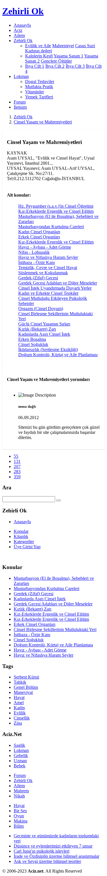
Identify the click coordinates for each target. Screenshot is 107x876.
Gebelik (21, 755)
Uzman (20, 760)
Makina (20, 821)
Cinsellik (22, 718)
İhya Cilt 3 (75, 66)
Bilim (19, 826)
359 (17, 476)
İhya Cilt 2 (54, 66)
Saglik (19, 745)
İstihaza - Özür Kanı (36, 262)
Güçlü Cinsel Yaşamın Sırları (44, 323)
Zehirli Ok (23, 116)
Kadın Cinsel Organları (39, 231)
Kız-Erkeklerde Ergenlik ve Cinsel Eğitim (56, 211)
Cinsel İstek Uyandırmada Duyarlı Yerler (55, 288)
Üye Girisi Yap (27, 546)
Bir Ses (20, 810)
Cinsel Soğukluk (33, 344)
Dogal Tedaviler (39, 81)
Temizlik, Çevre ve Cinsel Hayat (47, 267)
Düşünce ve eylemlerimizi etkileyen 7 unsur (53, 846)
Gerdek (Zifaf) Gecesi (38, 277)
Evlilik (20, 712)
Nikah (19, 795)
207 (17, 466)
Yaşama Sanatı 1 (68, 55)
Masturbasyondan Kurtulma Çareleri (51, 226)
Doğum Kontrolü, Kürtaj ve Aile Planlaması (58, 354)
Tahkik (20, 682)
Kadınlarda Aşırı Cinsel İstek (44, 334)
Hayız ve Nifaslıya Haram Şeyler (48, 257)
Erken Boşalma (32, 339)
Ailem (19, 35)
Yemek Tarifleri (39, 96)
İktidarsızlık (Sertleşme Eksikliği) (48, 349)
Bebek (19, 765)
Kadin (19, 707)
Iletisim (20, 107)
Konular (21, 531)
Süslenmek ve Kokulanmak (43, 272)
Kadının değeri (38, 50)
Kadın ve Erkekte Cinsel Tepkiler (48, 293)
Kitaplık (21, 536)
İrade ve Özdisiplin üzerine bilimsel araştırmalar (56, 856)
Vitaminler (34, 91)
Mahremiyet (63, 45)
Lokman (21, 750)
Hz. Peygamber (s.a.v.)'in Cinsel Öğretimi (55, 206)
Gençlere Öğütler (56, 61)
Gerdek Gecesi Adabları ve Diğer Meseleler (57, 283)
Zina (18, 723)
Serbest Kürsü (26, 677)
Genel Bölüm (26, 687)
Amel (19, 702)
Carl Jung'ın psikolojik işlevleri (41, 851)
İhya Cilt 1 (34, 66)
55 (16, 456)
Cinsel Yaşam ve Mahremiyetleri (43, 121)
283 (17, 471)
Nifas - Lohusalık (34, 252)
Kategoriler (24, 541)
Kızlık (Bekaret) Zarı (37, 329)
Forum (20, 102)
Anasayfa (22, 25)
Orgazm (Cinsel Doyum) (40, 308)
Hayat (19, 697)
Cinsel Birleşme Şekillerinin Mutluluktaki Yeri (55, 629)
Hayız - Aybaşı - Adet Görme (44, 247)
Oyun (19, 815)
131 (17, 461)
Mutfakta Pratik (39, 86)
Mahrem (21, 790)
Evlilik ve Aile (38, 45)
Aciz (18, 30)
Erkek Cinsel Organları (39, 236)
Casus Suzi (85, 45)
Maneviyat (23, 692)
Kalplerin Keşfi (39, 55)
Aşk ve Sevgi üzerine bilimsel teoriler (47, 861)
